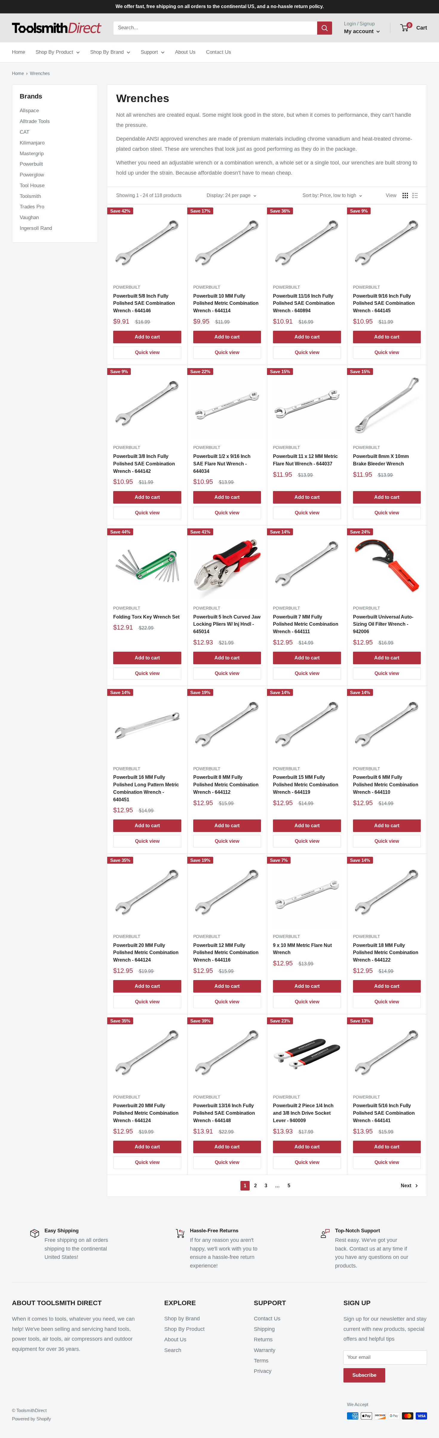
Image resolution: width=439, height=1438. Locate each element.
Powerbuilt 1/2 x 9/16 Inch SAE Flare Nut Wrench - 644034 (222, 464)
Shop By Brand (107, 52)
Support (149, 52)
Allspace (29, 110)
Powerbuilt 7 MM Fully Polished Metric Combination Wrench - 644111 (305, 624)
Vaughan (29, 217)
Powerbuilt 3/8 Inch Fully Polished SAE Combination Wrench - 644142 (144, 464)
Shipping (264, 1329)
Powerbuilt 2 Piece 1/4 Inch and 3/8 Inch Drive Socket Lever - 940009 (303, 1113)
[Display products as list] (415, 195)
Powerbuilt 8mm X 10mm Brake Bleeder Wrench (381, 460)
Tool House (32, 185)
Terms (261, 1361)
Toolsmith (30, 196)
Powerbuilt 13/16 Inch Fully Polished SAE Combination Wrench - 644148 (224, 1113)
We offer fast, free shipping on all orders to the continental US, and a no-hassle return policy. (220, 6)
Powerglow (32, 175)
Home (18, 52)
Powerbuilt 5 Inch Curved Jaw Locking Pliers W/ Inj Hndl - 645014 (226, 624)
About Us (185, 52)
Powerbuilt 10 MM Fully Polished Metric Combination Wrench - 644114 (226, 303)
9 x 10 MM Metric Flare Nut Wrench (302, 949)
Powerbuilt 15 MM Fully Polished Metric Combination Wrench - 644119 (305, 785)
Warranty (264, 1350)
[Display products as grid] (405, 195)
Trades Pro (32, 207)
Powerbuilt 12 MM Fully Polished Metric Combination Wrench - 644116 (226, 953)
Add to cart (147, 336)
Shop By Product (54, 52)
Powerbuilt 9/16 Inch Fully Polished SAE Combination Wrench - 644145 (384, 303)
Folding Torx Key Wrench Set (146, 616)
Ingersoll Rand (36, 228)
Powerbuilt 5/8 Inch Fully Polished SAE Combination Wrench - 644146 (144, 303)
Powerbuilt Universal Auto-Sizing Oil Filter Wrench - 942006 (383, 624)
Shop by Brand (182, 1319)
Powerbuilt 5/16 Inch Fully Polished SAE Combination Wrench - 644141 (384, 1113)
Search (172, 1350)
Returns (263, 1339)
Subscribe (364, 1375)
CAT (24, 132)
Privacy (262, 1371)
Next (406, 1185)
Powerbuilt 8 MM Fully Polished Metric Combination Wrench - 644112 (226, 785)
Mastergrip (32, 153)
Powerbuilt (31, 164)
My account (359, 31)
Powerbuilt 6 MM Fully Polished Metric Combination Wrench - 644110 (385, 785)
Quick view (147, 352)
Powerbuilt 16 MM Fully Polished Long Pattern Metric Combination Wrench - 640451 (146, 788)
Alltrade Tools (35, 121)
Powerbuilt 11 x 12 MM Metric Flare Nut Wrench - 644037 (305, 460)
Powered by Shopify (31, 1418)
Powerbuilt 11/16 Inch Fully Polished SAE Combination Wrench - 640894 (304, 303)
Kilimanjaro (32, 143)
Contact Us (218, 52)
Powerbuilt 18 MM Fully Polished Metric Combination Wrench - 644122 (385, 953)
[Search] (324, 28)
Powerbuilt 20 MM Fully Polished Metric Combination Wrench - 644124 (146, 953)
